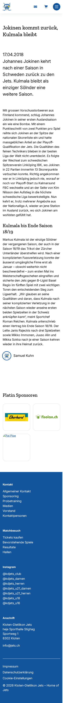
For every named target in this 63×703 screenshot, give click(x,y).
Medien (8, 506)
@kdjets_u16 (11, 603)
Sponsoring (11, 496)
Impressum (10, 666)
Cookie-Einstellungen (17, 678)
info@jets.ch (11, 645)
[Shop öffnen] (46, 7)
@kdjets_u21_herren (16, 593)
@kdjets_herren (13, 583)
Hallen (7, 552)
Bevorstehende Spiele (18, 542)
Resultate (9, 547)
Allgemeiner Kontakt (17, 491)
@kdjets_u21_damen (17, 588)
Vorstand (9, 511)
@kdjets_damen (14, 578)
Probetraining (12, 501)
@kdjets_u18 (11, 598)
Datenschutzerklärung (18, 672)
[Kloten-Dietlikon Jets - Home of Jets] (7, 7)
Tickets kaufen (13, 537)
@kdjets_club (12, 574)
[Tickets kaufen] (35, 7)
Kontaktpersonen (15, 515)
